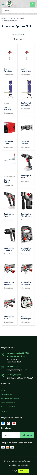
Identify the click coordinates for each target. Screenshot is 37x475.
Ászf (19, 465)
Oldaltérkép (24, 465)
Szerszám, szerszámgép (16, 18)
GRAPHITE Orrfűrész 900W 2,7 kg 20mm (26, 143)
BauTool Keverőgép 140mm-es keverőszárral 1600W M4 (26, 70)
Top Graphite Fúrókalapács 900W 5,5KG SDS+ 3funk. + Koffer (26, 215)
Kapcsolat (4, 411)
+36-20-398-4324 (14, 362)
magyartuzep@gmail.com (17, 369)
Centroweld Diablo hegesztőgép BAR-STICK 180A (9, 143)
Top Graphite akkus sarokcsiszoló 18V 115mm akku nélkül (9, 317)
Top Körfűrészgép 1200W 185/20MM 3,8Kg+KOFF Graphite (26, 317)
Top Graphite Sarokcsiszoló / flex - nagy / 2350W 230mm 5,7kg (26, 283)
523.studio (23, 471)
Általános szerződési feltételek (10, 399)
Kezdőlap (4, 18)
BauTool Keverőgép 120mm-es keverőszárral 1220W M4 (9, 70)
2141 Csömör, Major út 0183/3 (19, 378)
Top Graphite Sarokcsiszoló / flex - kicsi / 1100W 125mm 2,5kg (9, 283)
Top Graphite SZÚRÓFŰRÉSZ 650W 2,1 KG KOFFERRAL (26, 249)
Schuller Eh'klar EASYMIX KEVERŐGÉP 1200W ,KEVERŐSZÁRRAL (9, 181)
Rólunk (3, 390)
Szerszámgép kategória (10, 21)
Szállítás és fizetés (6, 394)
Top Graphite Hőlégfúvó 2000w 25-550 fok (9, 249)
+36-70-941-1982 (14, 359)
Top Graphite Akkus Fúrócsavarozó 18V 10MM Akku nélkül (26, 177)
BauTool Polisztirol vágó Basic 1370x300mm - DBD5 (9, 108)
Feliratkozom (27, 435)
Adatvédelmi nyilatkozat (8, 403)
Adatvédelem (13, 465)
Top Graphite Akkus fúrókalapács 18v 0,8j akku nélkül (9, 215)
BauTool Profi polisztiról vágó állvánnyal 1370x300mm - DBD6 (26, 104)
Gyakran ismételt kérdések (9, 407)
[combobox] (19, 39)
